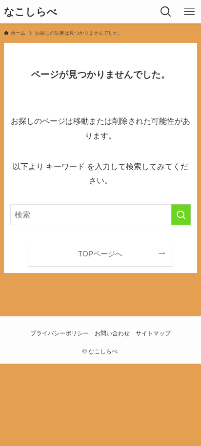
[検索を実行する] (181, 214)
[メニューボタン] (189, 11)
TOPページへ (100, 254)
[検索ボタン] (166, 11)
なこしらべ (31, 12)
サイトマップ (153, 333)
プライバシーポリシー (59, 333)
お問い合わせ (112, 333)
